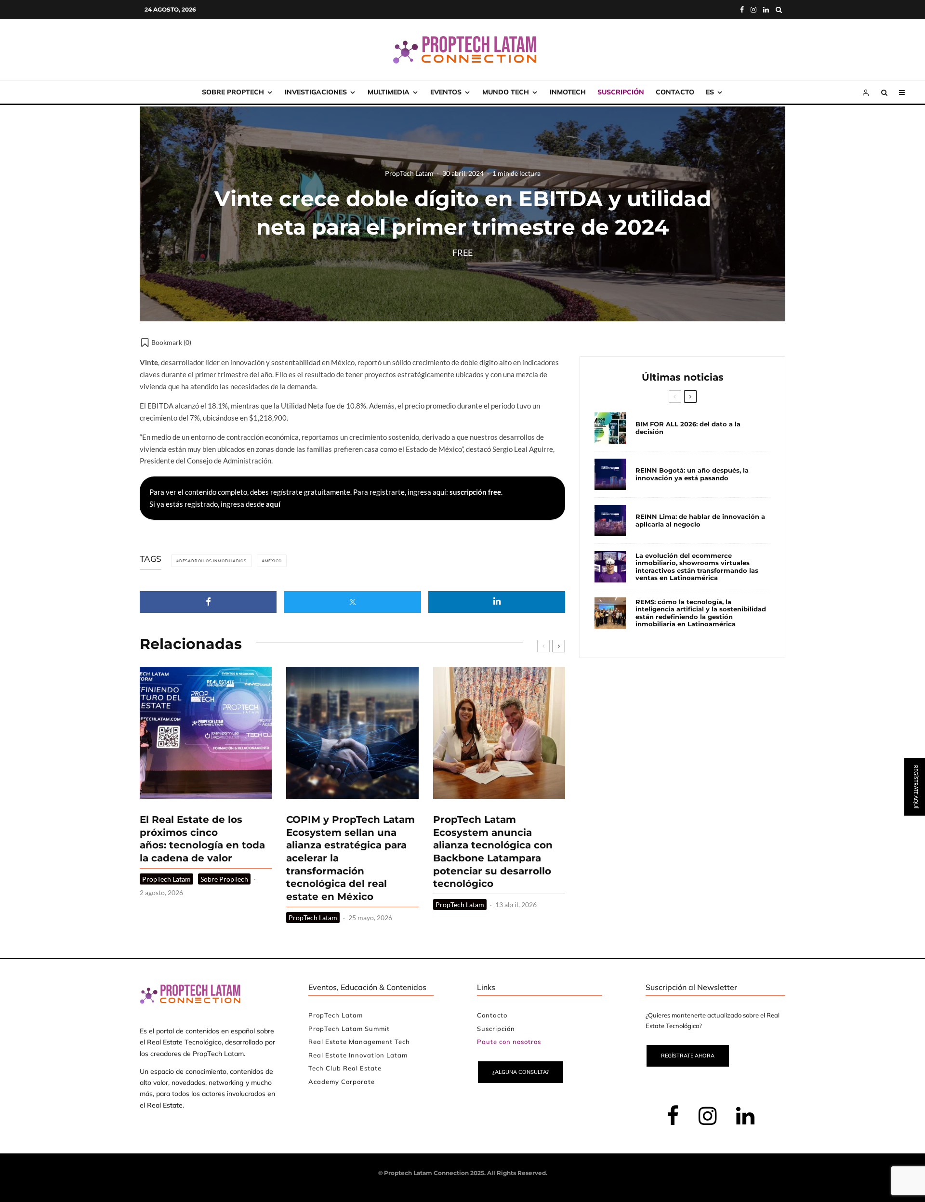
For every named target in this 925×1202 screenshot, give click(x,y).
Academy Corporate (341, 1081)
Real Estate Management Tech (359, 1041)
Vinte (149, 362)
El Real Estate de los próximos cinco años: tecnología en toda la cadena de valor (202, 839)
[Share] (208, 602)
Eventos (446, 92)
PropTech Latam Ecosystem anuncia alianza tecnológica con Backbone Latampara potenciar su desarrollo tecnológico (493, 851)
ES (710, 92)
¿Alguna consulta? (520, 1072)
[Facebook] (742, 9)
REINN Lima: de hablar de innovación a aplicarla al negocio (700, 520)
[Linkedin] (766, 9)
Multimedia (389, 92)
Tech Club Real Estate (345, 1068)
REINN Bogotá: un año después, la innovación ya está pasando (692, 474)
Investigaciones (316, 92)
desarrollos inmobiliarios (213, 560)
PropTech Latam (409, 173)
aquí (273, 504)
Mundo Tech (505, 92)
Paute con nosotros (509, 1041)
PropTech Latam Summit (349, 1028)
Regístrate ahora (687, 1055)
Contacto (675, 92)
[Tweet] (352, 602)
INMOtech (568, 92)
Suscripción (620, 92)
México (273, 560)
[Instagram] (753, 9)
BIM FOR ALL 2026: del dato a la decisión (687, 428)
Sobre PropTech (233, 92)
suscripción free (475, 492)
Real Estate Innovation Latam (358, 1055)
